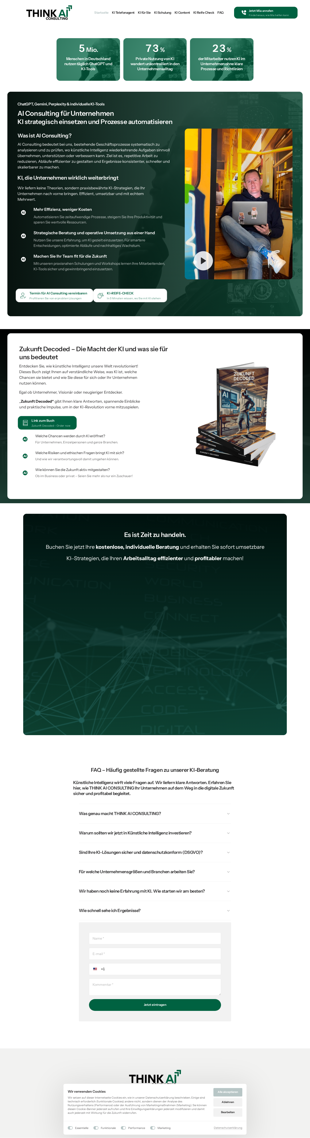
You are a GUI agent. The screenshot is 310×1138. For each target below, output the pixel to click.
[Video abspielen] (203, 261)
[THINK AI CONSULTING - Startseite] (49, 12)
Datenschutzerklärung (228, 1128)
